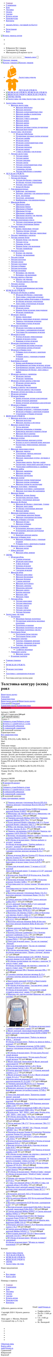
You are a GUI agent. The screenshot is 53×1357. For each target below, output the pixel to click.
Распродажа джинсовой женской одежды (33, 464)
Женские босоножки (24, 577)
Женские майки (22, 511)
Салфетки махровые (24, 650)
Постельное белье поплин (27, 634)
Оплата (9, 12)
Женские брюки (17, 493)
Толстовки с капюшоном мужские (30, 330)
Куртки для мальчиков (25, 255)
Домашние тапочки (19, 638)
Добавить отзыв (23, 721)
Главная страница (13, 660)
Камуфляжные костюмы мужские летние (33, 365)
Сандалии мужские (24, 570)
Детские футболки (18, 178)
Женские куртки (18, 438)
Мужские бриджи (23, 385)
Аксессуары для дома (35, 99)
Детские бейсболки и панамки (28, 171)
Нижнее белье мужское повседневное (31, 310)
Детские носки (17, 262)
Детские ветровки (18, 270)
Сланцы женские (23, 581)
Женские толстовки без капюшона (30, 491)
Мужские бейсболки (24, 134)
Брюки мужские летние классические (31, 398)
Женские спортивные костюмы (29, 517)
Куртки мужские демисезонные (29, 337)
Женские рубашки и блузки (22, 519)
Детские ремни (22, 156)
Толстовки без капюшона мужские (30, 332)
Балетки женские (23, 592)
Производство (12, 18)
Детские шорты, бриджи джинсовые (31, 233)
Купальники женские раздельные (30, 531)
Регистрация (11, 29)
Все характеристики (9, 735)
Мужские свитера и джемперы (24, 374)
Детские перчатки (23, 167)
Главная (9, 3)
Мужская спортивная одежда (23, 343)
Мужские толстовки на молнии (29, 328)
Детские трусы (22, 242)
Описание (5, 703)
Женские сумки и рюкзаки (27, 118)
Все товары (11, 1274)
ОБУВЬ (18, 97)
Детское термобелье (24, 248)
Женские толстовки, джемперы (24, 486)
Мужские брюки (18, 396)
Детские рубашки (18, 266)
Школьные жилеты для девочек (29, 215)
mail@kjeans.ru (44, 1307)
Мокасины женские (24, 588)
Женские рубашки (23, 524)
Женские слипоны (23, 586)
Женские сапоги (22, 590)
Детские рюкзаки (23, 160)
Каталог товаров (10, 60)
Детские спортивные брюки (27, 224)
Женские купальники (20, 526)
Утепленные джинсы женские (28, 453)
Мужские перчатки (24, 147)
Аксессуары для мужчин (21, 132)
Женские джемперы (24, 471)
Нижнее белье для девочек (27, 240)
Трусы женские (22, 427)
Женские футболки (19, 502)
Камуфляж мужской (19, 361)
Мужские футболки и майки (23, 293)
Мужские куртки (18, 334)
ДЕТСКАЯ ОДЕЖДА (28, 90)
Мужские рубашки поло (21, 350)
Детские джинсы (18, 226)
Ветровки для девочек (25, 273)
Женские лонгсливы (24, 506)
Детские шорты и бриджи (22, 277)
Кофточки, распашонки (25, 191)
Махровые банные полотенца (28, 619)
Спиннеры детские (24, 169)
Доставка (10, 10)
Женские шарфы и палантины (28, 114)
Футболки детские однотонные (29, 182)
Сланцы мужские (23, 559)
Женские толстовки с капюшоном (30, 489)
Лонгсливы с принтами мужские (30, 297)
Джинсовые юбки (23, 456)
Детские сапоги (22, 605)
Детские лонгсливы (24, 185)
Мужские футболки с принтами (29, 295)
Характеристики (8, 705)
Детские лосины (18, 284)
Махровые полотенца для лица (29, 627)
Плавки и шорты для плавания (24, 387)
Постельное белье (18, 632)
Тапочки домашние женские (28, 641)
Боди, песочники (23, 196)
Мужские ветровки (19, 394)
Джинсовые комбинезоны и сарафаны (32, 467)
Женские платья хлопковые (27, 482)
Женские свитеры (23, 473)
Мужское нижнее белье (20, 306)
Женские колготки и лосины (23, 418)
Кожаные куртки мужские (27, 341)
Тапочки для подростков (26, 645)
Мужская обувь (17, 557)
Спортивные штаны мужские (28, 348)
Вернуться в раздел (9, 701)
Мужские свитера (23, 376)
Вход (8, 31)
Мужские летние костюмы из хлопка (26, 392)
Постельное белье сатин (26, 636)
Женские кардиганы (24, 475)
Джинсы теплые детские (26, 231)
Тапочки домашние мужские (28, 643)
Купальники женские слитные (28, 528)
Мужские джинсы (18, 315)
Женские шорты (17, 533)
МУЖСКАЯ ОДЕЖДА (37, 92)
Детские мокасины (24, 603)
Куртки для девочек (24, 253)
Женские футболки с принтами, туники (32, 504)
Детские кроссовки (24, 601)
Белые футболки (23, 187)
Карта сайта (11, 1276)
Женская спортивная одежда (23, 513)
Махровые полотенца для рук (28, 630)
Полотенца (15, 616)
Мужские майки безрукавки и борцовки (33, 299)
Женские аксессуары (19, 105)
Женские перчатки (23, 110)
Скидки (9, 14)
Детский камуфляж (19, 286)
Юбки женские (17, 550)
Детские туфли (22, 608)
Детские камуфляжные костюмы (29, 288)
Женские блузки (22, 522)
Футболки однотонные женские (29, 508)
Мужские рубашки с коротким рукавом (32, 412)
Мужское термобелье (24, 312)
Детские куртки (17, 251)
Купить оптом (12, 16)
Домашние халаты (18, 652)
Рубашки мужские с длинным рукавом (32, 409)
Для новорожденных (19, 189)
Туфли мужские (22, 564)
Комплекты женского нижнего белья (31, 431)
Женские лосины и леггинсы (28, 423)
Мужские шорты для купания (28, 389)
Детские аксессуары (19, 154)
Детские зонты (22, 162)
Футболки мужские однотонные (29, 301)
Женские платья (17, 478)
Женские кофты (17, 469)
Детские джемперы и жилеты (23, 235)
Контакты (10, 21)
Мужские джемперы (24, 378)
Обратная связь (7, 1344)
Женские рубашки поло (21, 537)
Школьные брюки (23, 207)
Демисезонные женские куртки (29, 440)
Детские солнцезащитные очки (29, 165)
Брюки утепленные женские (28, 500)
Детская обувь (17, 599)
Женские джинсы (23, 451)
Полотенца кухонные (25, 625)
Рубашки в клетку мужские (27, 407)
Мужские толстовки (19, 326)
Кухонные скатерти (19, 656)
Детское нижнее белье (20, 237)
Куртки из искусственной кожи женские (33, 442)
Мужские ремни (22, 145)
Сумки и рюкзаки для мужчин (28, 151)
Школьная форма (18, 202)
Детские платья (17, 257)
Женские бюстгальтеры (25, 434)
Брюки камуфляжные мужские (29, 363)
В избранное (19, 726)
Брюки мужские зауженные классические (33, 403)
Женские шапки (22, 123)
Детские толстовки (19, 264)
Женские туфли (22, 597)
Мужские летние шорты (26, 383)
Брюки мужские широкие (26, 400)
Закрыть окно (30, 57)
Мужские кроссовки (24, 561)
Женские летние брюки (25, 495)
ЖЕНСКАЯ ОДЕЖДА (36, 94)
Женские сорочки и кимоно (27, 436)
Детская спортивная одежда (22, 220)
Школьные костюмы (24, 218)
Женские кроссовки (24, 575)
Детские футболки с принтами (29, 180)
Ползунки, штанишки (25, 198)
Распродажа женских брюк (27, 497)
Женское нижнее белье (20, 425)
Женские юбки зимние (25, 553)
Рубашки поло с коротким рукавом (30, 544)
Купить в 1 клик (23, 724)
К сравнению (19, 728)
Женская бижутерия (24, 129)
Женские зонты (22, 125)
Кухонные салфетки (19, 647)
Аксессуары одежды (27, 77)
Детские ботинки (23, 612)
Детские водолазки (19, 268)
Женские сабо (21, 594)
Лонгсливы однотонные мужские (30, 304)
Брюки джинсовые (24, 317)
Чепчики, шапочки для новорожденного (33, 193)
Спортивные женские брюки (28, 515)
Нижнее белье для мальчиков (28, 246)
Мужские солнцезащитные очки (29, 143)
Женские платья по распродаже (29, 484)
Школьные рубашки (24, 209)
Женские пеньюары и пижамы (28, 429)
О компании (11, 5)
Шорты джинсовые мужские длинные (32, 319)
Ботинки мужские (23, 566)
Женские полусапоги (25, 583)
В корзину (15, 717)
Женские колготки (23, 420)
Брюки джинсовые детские (27, 229)
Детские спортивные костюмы (29, 222)
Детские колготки (18, 259)
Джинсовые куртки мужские (28, 323)
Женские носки (22, 548)
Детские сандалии (23, 610)
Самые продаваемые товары (13, 798)
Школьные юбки (23, 204)
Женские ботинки (23, 579)
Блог (8, 7)
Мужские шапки (23, 149)
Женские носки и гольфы (21, 546)
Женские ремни (22, 121)
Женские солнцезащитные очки (29, 112)
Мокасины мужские (24, 568)
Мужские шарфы (23, 138)
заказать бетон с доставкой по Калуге (21, 25)
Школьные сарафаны (24, 213)
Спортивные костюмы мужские (29, 345)
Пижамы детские (23, 244)
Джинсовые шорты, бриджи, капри (30, 462)
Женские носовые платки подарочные (32, 127)
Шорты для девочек (24, 279)
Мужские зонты (22, 140)
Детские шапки (22, 158)
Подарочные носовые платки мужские (32, 136)
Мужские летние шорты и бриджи (25, 381)
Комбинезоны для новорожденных (30, 200)
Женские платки (23, 116)
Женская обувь (17, 572)
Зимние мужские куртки (26, 339)
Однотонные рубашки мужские (29, 414)
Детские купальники (19, 176)
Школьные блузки (23, 211)
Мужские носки (22, 308)
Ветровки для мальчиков (26, 275)
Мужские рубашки (19, 405)
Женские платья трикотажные (28, 480)
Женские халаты (23, 654)
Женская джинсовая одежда (22, 449)
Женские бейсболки (24, 107)
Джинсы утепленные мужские (28, 321)
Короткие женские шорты (27, 535)
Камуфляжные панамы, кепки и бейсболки (34, 367)
